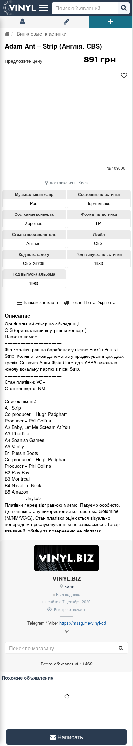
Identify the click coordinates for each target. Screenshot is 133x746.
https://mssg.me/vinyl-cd (82, 623)
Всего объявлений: (67, 663)
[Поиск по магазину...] (121, 647)
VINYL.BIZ (66, 578)
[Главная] (7, 33)
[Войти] (22, 22)
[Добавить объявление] (111, 22)
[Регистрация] (66, 22)
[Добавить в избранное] (124, 76)
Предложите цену (23, 61)
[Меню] (44, 8)
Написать (67, 736)
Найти (124, 8)
